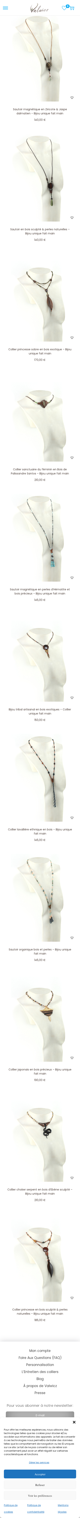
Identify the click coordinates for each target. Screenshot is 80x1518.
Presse (40, 1393)
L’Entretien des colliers (40, 1371)
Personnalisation (40, 1364)
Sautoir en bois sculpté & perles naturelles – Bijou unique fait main (40, 231)
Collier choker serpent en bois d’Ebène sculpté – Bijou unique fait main (39, 1192)
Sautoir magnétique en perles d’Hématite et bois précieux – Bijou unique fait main (40, 591)
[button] (74, 1422)
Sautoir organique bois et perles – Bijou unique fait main (40, 952)
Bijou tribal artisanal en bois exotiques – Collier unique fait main (40, 711)
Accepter (40, 1474)
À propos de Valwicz (40, 1386)
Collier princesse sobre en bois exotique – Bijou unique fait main (39, 351)
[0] (64, 8)
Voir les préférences (40, 1496)
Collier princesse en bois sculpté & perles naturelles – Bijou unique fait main (40, 1312)
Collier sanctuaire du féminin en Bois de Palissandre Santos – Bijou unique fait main (40, 471)
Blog (40, 1379)
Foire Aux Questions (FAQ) (40, 1357)
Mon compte (40, 1350)
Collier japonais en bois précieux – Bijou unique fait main (40, 1072)
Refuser (40, 1485)
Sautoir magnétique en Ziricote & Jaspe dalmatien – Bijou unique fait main (40, 111)
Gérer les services (39, 1462)
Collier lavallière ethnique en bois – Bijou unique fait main (40, 832)
